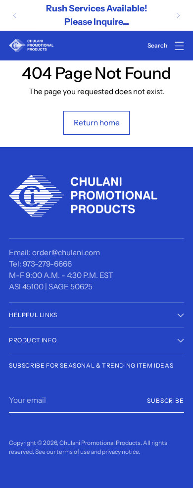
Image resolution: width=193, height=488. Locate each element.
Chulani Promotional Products (100, 442)
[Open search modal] (157, 45)
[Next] (178, 15)
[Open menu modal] (179, 45)
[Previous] (15, 15)
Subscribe (165, 400)
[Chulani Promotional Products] (31, 45)
